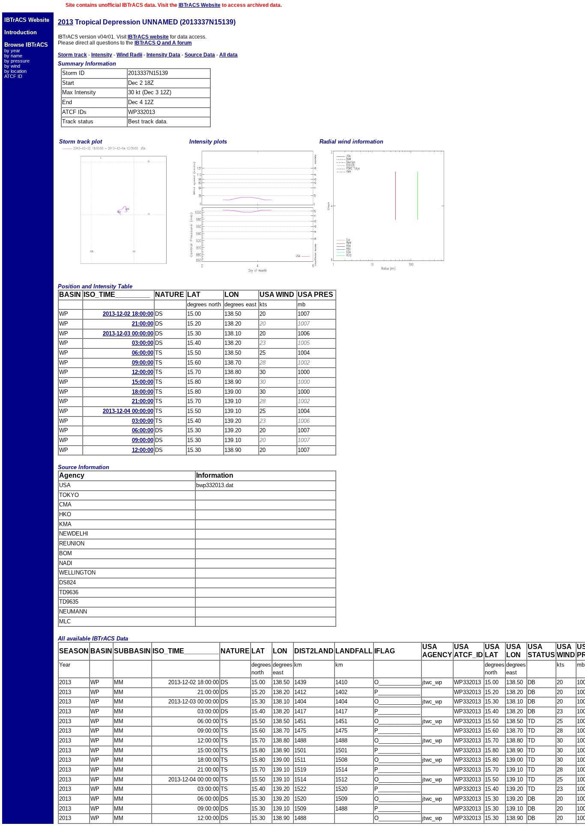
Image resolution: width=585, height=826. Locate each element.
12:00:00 (142, 372)
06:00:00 (142, 353)
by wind (12, 66)
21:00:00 (142, 323)
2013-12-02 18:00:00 (128, 314)
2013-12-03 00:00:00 (128, 333)
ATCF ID (13, 76)
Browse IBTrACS (26, 45)
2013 (65, 22)
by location (15, 71)
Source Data (200, 55)
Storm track (72, 55)
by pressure (17, 60)
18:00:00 (142, 392)
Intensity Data (163, 55)
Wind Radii (129, 55)
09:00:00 (142, 362)
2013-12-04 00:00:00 (128, 411)
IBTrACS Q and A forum (163, 43)
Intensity (101, 55)
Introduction (20, 32)
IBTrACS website (148, 37)
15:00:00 (142, 382)
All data (228, 55)
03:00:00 (142, 343)
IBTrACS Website (200, 5)
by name (13, 55)
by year (12, 50)
